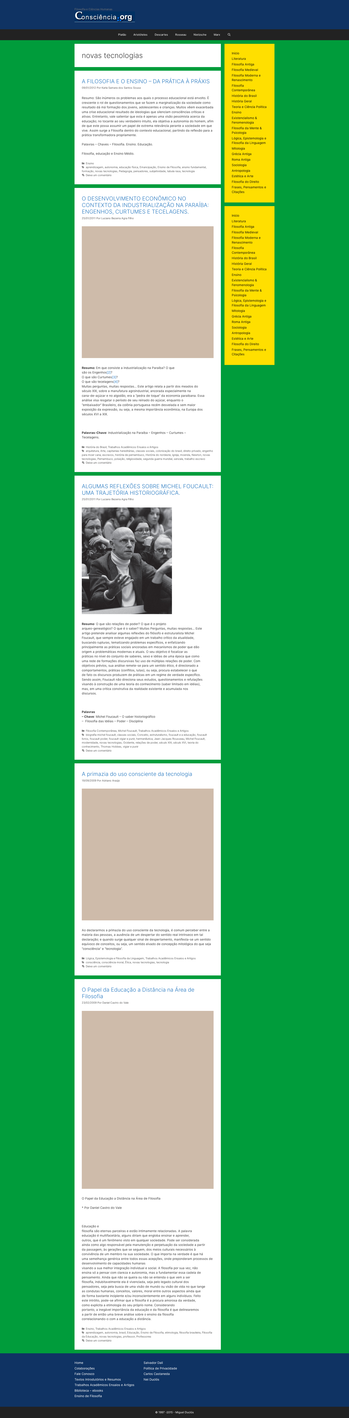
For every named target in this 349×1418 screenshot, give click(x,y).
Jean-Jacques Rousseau (169, 738)
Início (235, 53)
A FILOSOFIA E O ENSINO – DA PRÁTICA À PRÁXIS (146, 81)
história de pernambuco (129, 454)
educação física (128, 167)
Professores (143, 1336)
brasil (122, 1332)
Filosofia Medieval (245, 70)
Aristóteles (140, 34)
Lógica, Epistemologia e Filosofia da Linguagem (115, 958)
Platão (122, 34)
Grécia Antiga (242, 154)
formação (88, 171)
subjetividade (157, 171)
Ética (128, 962)
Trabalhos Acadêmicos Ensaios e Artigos (133, 447)
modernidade (90, 742)
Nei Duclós (151, 1379)
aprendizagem (94, 167)
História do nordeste (158, 454)
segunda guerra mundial (157, 458)
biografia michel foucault (101, 734)
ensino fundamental (194, 167)
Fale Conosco (84, 1374)
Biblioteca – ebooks (89, 1390)
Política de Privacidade (160, 1368)
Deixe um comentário (99, 175)
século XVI (179, 742)
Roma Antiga (241, 159)
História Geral (242, 101)
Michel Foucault (127, 730)
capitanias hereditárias (120, 450)
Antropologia (241, 170)
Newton (196, 454)
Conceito (142, 734)
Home (79, 1363)
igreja (175, 454)
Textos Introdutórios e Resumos (98, 1379)
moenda (185, 454)
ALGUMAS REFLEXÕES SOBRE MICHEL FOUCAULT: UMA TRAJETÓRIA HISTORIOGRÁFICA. (147, 489)
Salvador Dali (153, 1363)
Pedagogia (125, 171)
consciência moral (113, 962)
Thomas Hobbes (111, 746)
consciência (93, 962)
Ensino (90, 163)
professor (129, 1336)
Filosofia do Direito (245, 182)
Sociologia (239, 165)
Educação (133, 1332)
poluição (119, 458)
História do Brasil (96, 447)
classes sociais (145, 450)
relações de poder (147, 742)
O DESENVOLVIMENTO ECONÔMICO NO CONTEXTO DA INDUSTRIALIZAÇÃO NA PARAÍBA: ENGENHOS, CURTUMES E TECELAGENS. (145, 205)
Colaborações (85, 1368)
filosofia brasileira (189, 1332)
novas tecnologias (106, 171)
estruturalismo (158, 734)
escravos (108, 454)
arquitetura (92, 450)
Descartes (161, 34)
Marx (217, 34)
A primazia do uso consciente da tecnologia (137, 774)
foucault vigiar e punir (122, 738)
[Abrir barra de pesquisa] (229, 34)
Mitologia (238, 148)
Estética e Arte (242, 176)
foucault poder (98, 738)
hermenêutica (144, 738)
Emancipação (148, 167)
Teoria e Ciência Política (249, 107)
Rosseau (180, 34)
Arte (102, 450)
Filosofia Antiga (243, 64)
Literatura (239, 59)
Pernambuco (105, 458)
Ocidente (128, 742)
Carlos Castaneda (157, 1374)
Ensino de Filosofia (169, 167)
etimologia (171, 1332)
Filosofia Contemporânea (101, 730)
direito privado (192, 450)
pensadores (140, 171)
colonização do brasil (169, 450)
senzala (178, 458)
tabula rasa (173, 171)
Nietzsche (200, 34)
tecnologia (188, 171)
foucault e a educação (182, 734)
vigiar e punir (130, 746)
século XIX (165, 742)
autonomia (111, 167)
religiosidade (134, 458)
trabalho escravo (194, 458)
